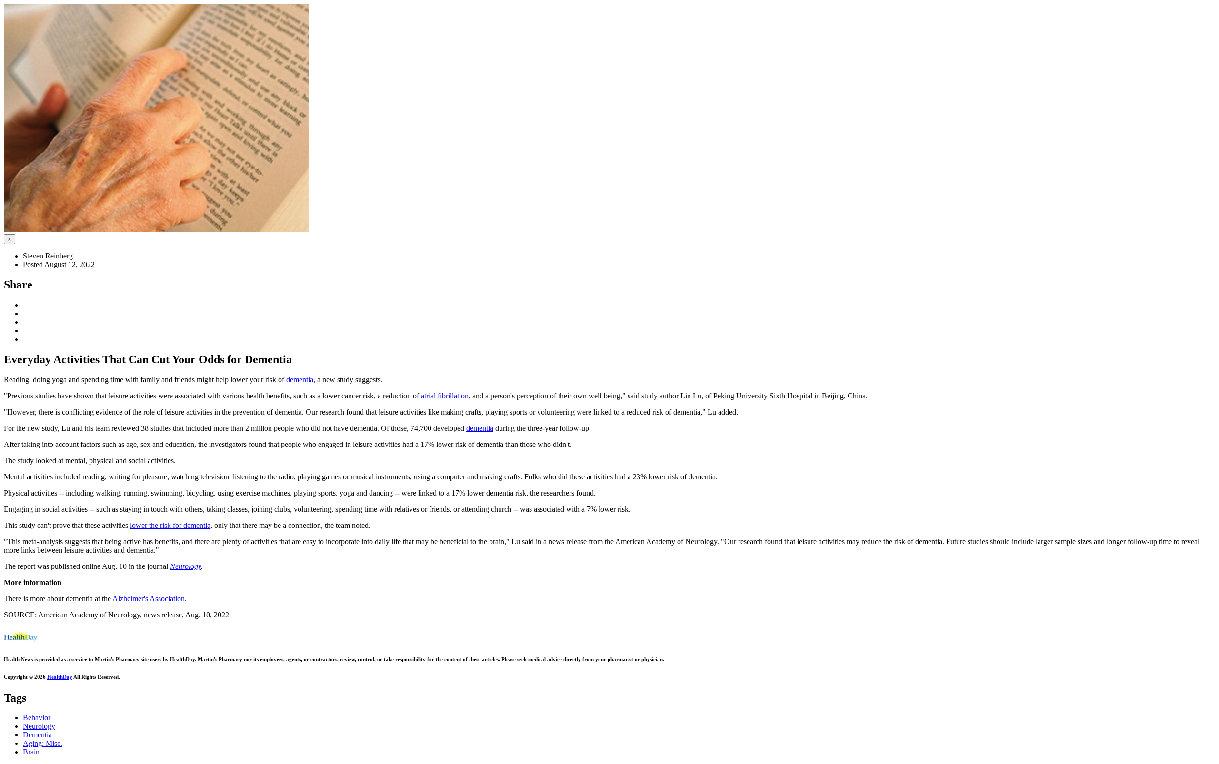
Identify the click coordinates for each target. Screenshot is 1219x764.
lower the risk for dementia (170, 525)
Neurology (185, 566)
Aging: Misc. (42, 743)
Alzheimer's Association (148, 599)
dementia (299, 380)
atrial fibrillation (445, 396)
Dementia (37, 735)
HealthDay (59, 677)
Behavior (36, 718)
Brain (31, 752)
